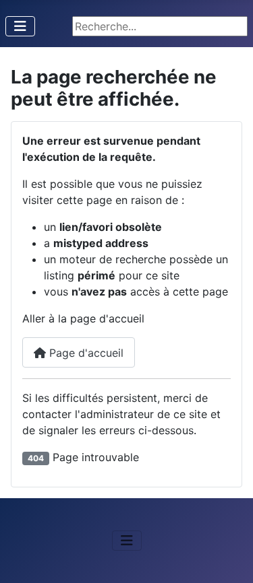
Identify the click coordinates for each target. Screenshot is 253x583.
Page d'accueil (84, 352)
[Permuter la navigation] (20, 26)
